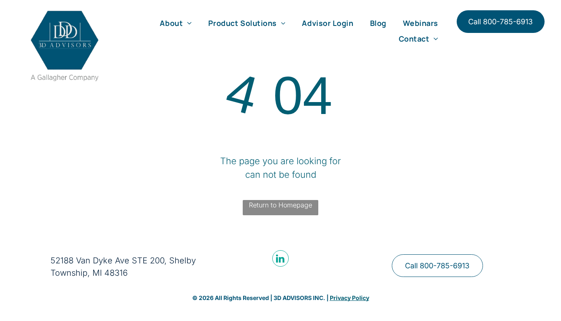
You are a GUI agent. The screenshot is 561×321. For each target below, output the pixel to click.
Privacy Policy (349, 297)
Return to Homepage (280, 205)
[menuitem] (176, 23)
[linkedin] (280, 259)
